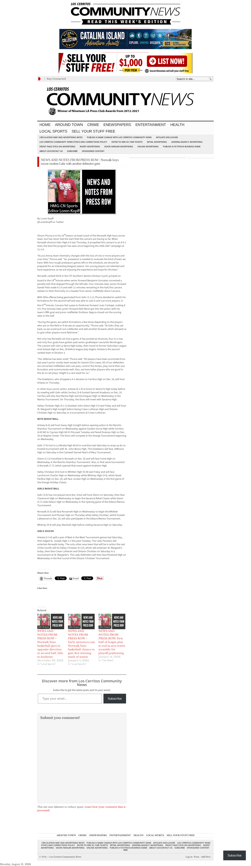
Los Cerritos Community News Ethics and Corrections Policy (73, 141)
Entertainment (150, 125)
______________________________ (125, 26)
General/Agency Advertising (186, 141)
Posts (196, 857)
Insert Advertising (90, 146)
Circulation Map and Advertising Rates (61, 137)
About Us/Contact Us (51, 151)
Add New (205, 857)
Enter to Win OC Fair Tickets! (127, 141)
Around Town (69, 125)
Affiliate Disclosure (167, 137)
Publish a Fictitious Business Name (181, 146)
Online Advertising (148, 146)
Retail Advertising (157, 141)
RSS (125, 850)
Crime (93, 125)
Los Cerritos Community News (64, 857)
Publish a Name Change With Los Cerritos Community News (119, 137)
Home (45, 125)
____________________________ (125, 51)
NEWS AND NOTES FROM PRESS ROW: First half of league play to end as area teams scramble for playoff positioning (111, 642)
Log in (189, 857)
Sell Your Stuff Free (93, 131)
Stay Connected (56, 78)
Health (177, 125)
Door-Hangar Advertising (118, 146)
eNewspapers (117, 125)
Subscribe (72, 151)
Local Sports (53, 131)
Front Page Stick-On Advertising (57, 146)
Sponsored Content (93, 151)
